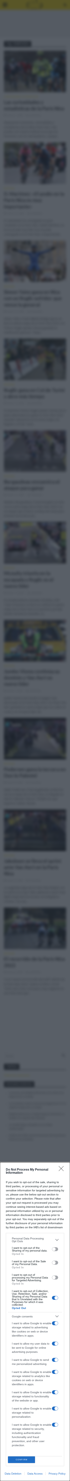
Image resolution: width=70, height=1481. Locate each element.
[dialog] (35, 1321)
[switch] (55, 1249)
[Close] (62, 1170)
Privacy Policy (57, 1473)
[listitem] (35, 1240)
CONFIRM (21, 1460)
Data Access (35, 1473)
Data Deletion (13, 1473)
